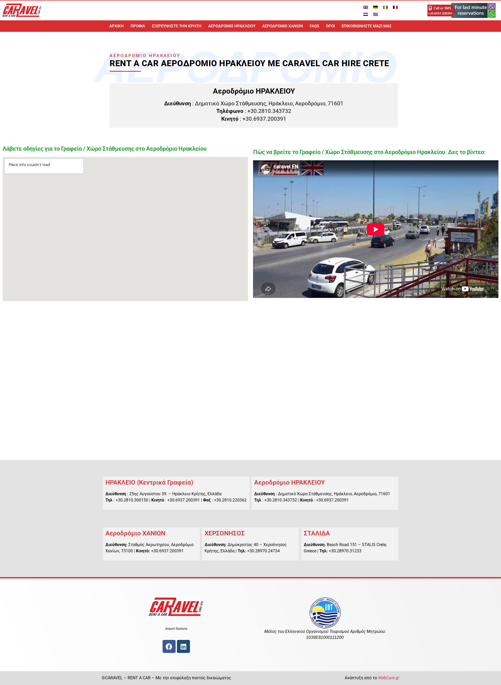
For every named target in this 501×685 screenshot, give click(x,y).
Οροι (330, 26)
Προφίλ (137, 26)
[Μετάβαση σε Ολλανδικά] (366, 13)
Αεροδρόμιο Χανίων (282, 26)
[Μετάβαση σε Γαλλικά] (395, 6)
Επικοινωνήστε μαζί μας (367, 26)
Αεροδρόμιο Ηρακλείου (231, 26)
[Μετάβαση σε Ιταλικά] (385, 6)
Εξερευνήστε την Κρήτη (176, 26)
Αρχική (116, 26)
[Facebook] (169, 646)
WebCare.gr (388, 677)
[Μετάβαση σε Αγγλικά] (366, 6)
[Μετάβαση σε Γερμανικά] (375, 6)
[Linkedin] (183, 646)
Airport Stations (176, 629)
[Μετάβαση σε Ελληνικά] (375, 13)
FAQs (314, 26)
